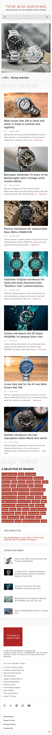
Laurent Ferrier (24, 502)
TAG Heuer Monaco (11, 693)
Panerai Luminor (9, 685)
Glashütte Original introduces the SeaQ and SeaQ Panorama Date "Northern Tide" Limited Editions (24, 282)
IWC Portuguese (10, 676)
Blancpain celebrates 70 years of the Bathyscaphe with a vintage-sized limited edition (26, 178)
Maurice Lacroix (8, 505)
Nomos (5, 509)
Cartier (45, 482)
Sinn (22, 517)
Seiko (4, 517)
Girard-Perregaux (38, 490)
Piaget (17, 513)
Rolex (43, 513)
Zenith (43, 521)
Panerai (26, 509)
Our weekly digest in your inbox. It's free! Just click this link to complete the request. (24, 539)
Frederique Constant (20, 490)
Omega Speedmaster (11, 682)
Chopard (5, 486)
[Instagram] (5, 706)
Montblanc (40, 505)
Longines (35, 502)
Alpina (21, 474)
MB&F (43, 502)
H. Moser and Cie (9, 498)
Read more (38, 140)
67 (23, 85)
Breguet (21, 482)
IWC (44, 498)
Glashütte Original (9, 494)
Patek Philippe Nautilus (12, 687)
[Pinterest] (16, 706)
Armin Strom (30, 474)
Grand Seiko (23, 494)
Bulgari (37, 482)
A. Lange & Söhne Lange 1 (13, 667)
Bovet (14, 482)
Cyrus (13, 486)
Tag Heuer (30, 517)
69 (34, 85)
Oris (19, 509)
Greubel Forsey (36, 494)
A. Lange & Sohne (9, 474)
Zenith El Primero (10, 696)
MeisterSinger (22, 505)
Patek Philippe (8, 513)
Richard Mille (34, 513)
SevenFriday (13, 517)
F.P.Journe (6, 490)
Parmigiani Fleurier (38, 509)
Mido (32, 505)
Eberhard (38, 486)
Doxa (31, 486)
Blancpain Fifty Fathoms (12, 673)
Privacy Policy (10, 724)
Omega (13, 509)
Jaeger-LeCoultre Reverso (13, 679)
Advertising (9, 716)
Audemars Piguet (9, 478)
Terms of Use (9, 720)
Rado (24, 513)
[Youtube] (29, 706)
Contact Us (8, 728)
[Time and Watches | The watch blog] (26, 9)
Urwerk (18, 521)
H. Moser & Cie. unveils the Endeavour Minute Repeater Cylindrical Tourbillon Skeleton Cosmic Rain (30, 574)
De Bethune (22, 486)
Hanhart (30, 498)
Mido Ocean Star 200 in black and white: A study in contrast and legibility (24, 124)
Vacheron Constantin (31, 521)
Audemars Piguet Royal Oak (14, 670)
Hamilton (21, 498)
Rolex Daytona (9, 690)
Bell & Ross (38, 478)
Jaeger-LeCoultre (9, 502)
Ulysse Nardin (7, 521)
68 (28, 85)
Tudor (38, 517)
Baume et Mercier (25, 478)
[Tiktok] (23, 706)
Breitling (30, 482)
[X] (11, 706)
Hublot (38, 498)
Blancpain (6, 482)
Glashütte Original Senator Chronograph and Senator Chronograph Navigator (26, 57)
